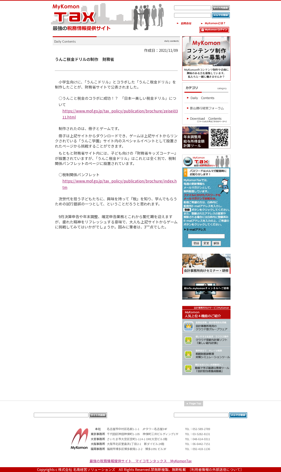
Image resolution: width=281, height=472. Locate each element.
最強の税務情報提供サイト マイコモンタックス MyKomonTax (141, 460)
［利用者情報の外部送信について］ (216, 469)
